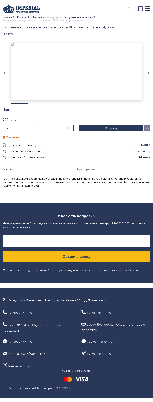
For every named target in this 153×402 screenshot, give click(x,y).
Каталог (22, 17)
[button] (4, 73)
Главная (7, 17)
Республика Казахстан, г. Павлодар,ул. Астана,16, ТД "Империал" (57, 300)
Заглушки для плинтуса (78, 17)
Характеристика (85, 169)
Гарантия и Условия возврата (28, 157)
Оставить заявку (76, 256)
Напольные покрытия (45, 17)
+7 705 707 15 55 (119, 223)
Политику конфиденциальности (69, 270)
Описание (9, 169)
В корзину (111, 128)
